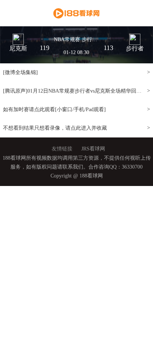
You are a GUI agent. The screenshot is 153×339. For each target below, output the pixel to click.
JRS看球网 (93, 149)
